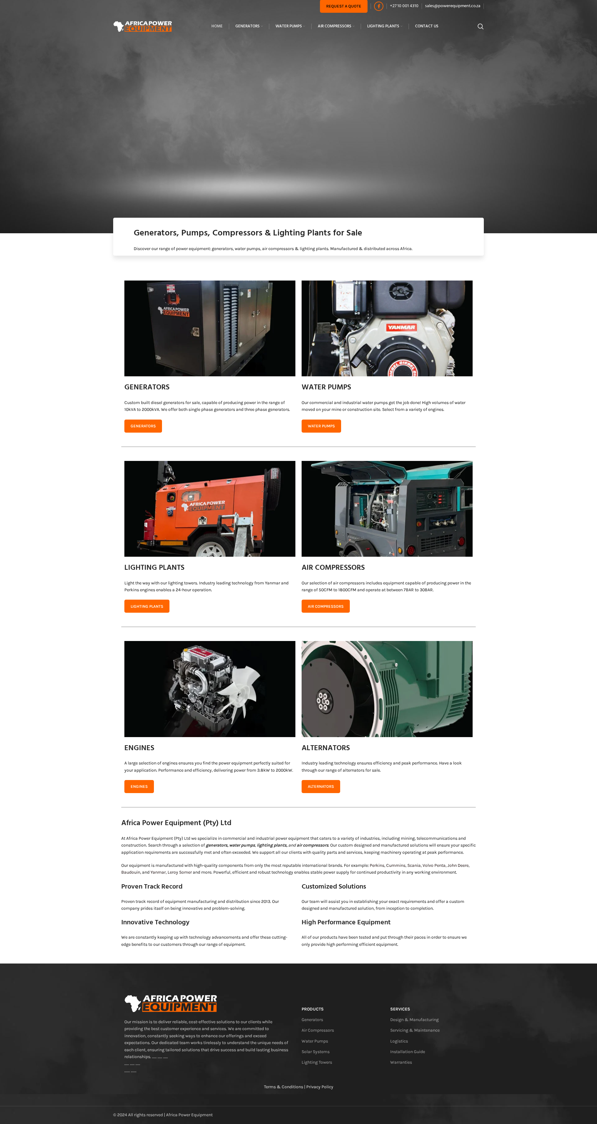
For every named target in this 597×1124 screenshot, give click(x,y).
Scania (414, 865)
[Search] (480, 26)
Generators (312, 1019)
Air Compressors (318, 1030)
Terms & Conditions (283, 1086)
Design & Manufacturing (414, 1019)
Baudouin (130, 872)
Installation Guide (407, 1051)
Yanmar (158, 872)
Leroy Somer (180, 872)
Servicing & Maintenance (415, 1030)
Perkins (377, 865)
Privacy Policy (319, 1086)
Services (400, 1009)
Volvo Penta (434, 865)
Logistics (399, 1041)
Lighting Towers (317, 1062)
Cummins (395, 865)
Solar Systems (316, 1051)
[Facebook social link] (378, 6)
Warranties (401, 1062)
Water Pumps (315, 1041)
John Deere (458, 865)
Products (313, 1009)
